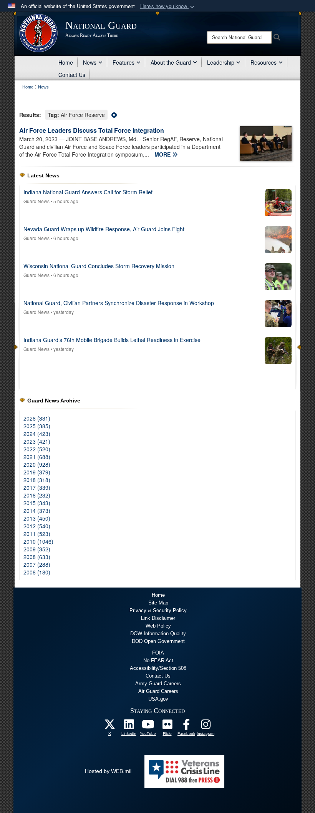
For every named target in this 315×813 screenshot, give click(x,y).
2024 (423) (36, 433)
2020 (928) (36, 464)
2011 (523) (36, 534)
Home (65, 62)
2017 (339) (36, 487)
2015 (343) (36, 503)
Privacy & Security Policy (158, 610)
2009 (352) (36, 549)
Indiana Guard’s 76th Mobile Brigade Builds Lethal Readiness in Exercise (112, 340)
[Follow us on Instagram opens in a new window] (205, 726)
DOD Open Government (158, 641)
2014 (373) (36, 510)
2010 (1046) (38, 541)
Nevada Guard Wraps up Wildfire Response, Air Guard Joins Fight (103, 229)
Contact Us (71, 74)
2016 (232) (36, 495)
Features (123, 62)
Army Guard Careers (158, 683)
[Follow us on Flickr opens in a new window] (167, 726)
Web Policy (158, 626)
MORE (163, 154)
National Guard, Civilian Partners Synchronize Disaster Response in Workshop (118, 303)
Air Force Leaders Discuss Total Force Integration (91, 130)
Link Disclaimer (158, 618)
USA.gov (158, 699)
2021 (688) (36, 457)
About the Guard (171, 62)
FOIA (158, 653)
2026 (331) (36, 418)
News (89, 62)
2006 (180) (36, 572)
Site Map (158, 603)
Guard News (36, 201)
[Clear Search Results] (157, 114)
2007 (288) (36, 564)
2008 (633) (36, 557)
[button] (168, 6)
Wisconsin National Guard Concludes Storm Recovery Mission (98, 266)
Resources (263, 62)
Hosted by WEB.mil (108, 771)
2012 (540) (36, 526)
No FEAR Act (158, 660)
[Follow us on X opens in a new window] (109, 726)
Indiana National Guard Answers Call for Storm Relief (88, 192)
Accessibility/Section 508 (158, 668)
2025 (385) (36, 426)
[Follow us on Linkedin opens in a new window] (128, 726)
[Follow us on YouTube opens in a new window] (148, 726)
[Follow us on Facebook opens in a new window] (186, 726)
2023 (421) (36, 441)
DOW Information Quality (158, 633)
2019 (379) (36, 472)
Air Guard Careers (158, 691)
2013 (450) (36, 518)
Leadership (220, 62)
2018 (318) (36, 480)
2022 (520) (36, 449)
